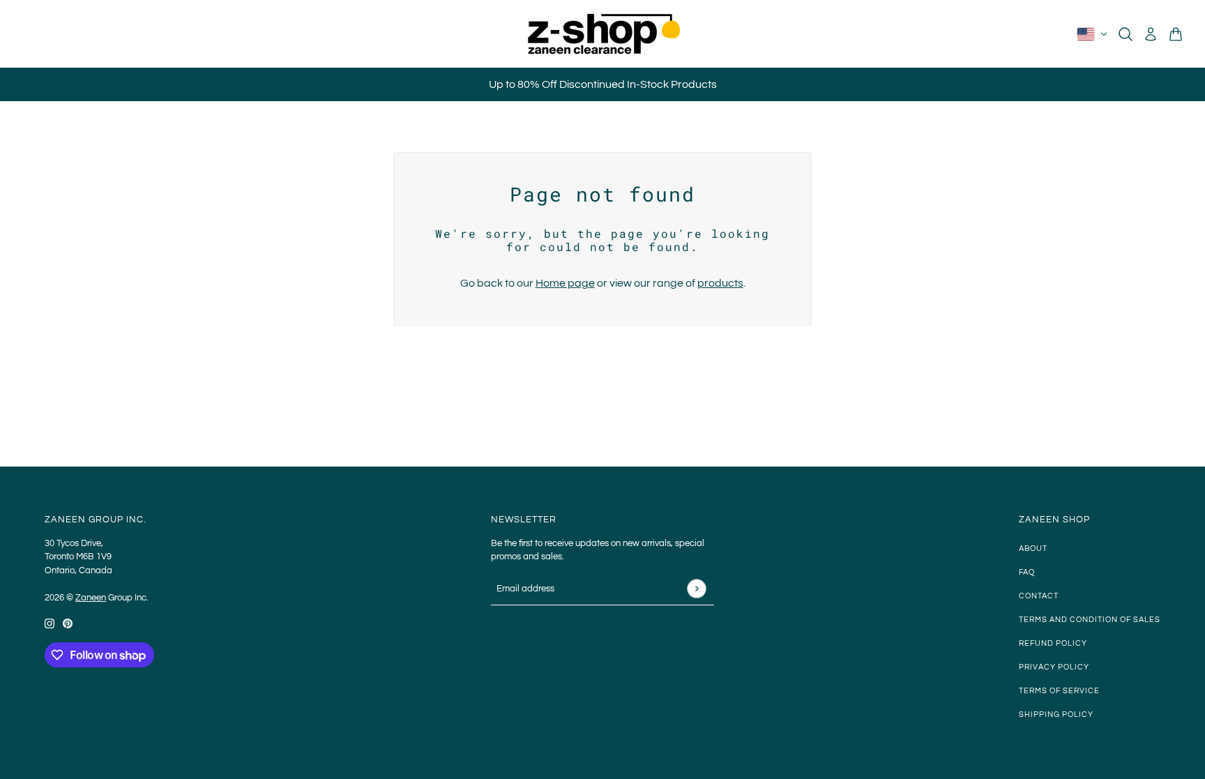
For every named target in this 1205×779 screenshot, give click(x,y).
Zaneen (90, 598)
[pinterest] (67, 623)
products (720, 283)
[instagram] (49, 623)
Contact (1039, 596)
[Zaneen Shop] (602, 33)
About (1033, 548)
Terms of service (1059, 691)
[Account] (1151, 34)
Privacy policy (1054, 667)
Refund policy (1053, 643)
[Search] (1125, 34)
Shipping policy (1056, 714)
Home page (565, 283)
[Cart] (1176, 34)
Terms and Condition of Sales (1089, 619)
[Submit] (696, 588)
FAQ (1027, 572)
